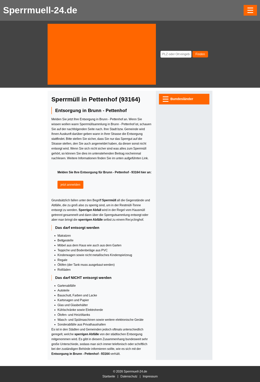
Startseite (108, 376)
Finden (200, 54)
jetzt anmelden (70, 184)
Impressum (150, 376)
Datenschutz (128, 376)
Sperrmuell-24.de (40, 10)
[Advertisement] (101, 54)
